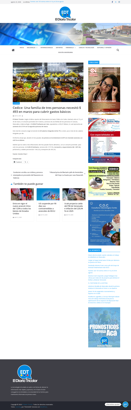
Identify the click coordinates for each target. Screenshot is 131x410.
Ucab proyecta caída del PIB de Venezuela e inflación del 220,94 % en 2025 (73, 207)
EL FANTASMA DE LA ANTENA (98, 283)
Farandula (70, 47)
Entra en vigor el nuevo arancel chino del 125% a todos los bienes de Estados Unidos (22, 208)
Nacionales (31, 47)
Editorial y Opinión (104, 47)
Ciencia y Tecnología (86, 47)
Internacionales (47, 47)
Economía (16, 103)
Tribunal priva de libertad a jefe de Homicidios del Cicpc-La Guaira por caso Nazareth (66, 173)
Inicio (22, 47)
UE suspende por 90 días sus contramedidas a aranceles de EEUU (47, 207)
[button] (36, 47)
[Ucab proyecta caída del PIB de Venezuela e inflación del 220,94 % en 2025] (73, 190)
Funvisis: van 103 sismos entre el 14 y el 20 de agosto (47, 2)
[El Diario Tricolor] (13, 50)
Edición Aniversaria (65, 52)
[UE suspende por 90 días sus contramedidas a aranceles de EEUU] (48, 190)
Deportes (59, 47)
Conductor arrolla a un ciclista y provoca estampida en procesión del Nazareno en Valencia (28, 175)
